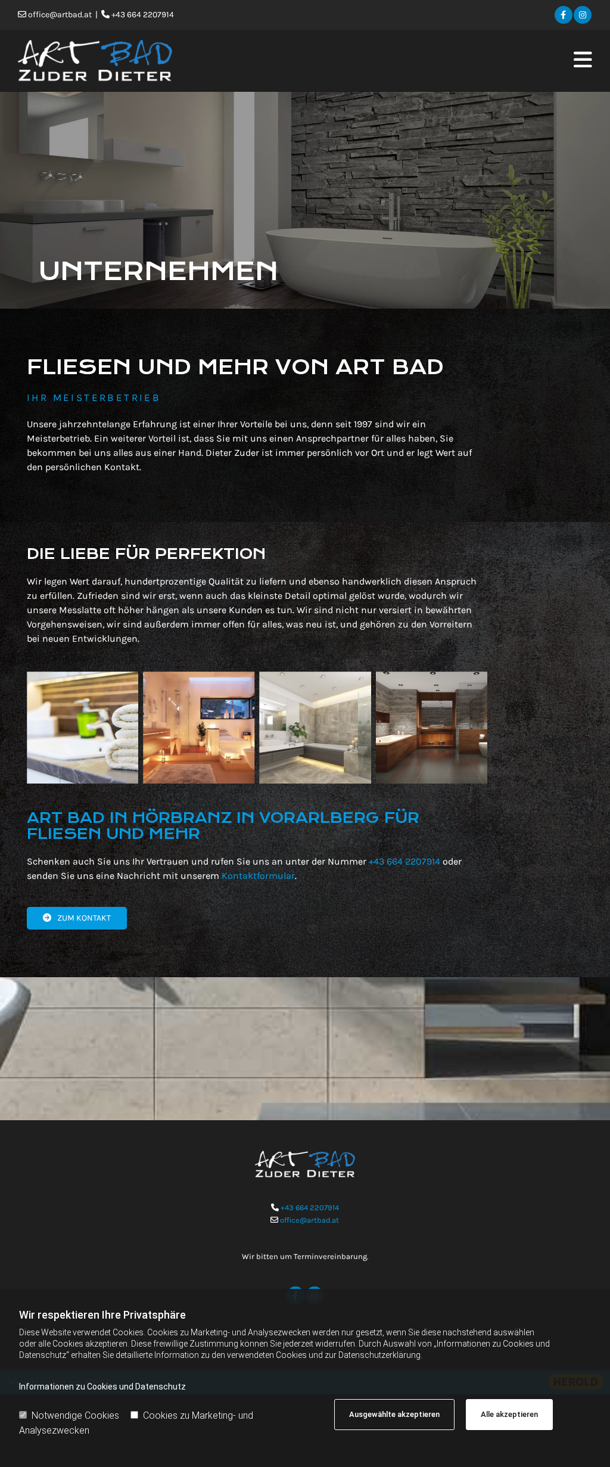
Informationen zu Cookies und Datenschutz (102, 1386)
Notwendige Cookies (75, 1415)
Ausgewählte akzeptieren (394, 1414)
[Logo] (107, 60)
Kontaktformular (258, 875)
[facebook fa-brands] (563, 15)
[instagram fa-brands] (583, 15)
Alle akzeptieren (509, 1414)
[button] (399, 60)
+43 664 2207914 (404, 861)
